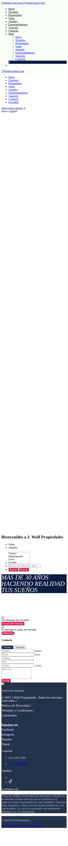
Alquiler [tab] (12, 547)
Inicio (11, 8)
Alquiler (12, 21)
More (11, 33)
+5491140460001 (18, 763)
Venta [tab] (11, 544)
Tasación (13, 27)
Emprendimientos (18, 24)
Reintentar (8, 633)
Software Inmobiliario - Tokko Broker (22, 826)
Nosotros (13, 11)
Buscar (13, 569)
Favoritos (13, 102)
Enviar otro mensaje (13, 623)
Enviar (6, 680)
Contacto (13, 30)
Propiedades (15, 15)
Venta (11, 18)
